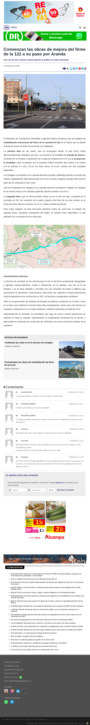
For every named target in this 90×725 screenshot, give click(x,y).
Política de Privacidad (17, 719)
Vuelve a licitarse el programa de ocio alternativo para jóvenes (34, 579)
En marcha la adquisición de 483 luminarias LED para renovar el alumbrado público (42, 619)
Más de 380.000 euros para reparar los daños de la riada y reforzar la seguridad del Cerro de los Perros (47, 602)
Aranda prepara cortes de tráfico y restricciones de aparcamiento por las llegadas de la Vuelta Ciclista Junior (46, 588)
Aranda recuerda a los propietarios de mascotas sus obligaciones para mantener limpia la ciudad (47, 626)
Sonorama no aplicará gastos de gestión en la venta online (32, 639)
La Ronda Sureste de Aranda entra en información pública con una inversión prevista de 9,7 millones (45, 610)
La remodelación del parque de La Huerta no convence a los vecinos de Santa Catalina (43, 623)
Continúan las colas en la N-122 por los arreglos (29, 342)
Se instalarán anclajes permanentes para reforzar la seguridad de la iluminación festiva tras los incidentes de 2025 (46, 615)
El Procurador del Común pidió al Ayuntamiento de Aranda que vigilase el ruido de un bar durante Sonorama (47, 583)
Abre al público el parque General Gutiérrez (27, 636)
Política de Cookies (31, 719)
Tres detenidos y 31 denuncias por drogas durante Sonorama (34, 633)
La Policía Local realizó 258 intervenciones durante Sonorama (34, 646)
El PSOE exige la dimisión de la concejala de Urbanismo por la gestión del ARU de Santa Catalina (47, 606)
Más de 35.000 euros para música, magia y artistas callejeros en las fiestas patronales (43, 592)
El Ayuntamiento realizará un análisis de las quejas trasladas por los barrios (39, 643)
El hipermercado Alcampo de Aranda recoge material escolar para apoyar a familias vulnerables (46, 629)
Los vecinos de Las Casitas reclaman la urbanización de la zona (34, 649)
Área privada (43, 719)
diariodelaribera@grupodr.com (20, 681)
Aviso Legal (5, 719)
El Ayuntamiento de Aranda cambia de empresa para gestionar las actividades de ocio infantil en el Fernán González (47, 597)
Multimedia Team (72, 723)
